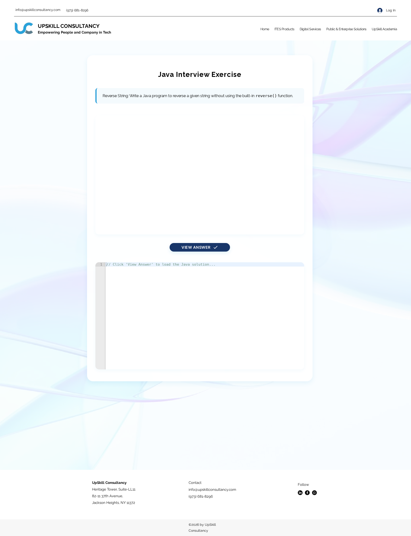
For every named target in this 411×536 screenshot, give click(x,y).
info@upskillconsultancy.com (37, 10)
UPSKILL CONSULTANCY (69, 26)
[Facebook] (307, 492)
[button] (284, 29)
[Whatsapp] (314, 492)
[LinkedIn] (300, 492)
